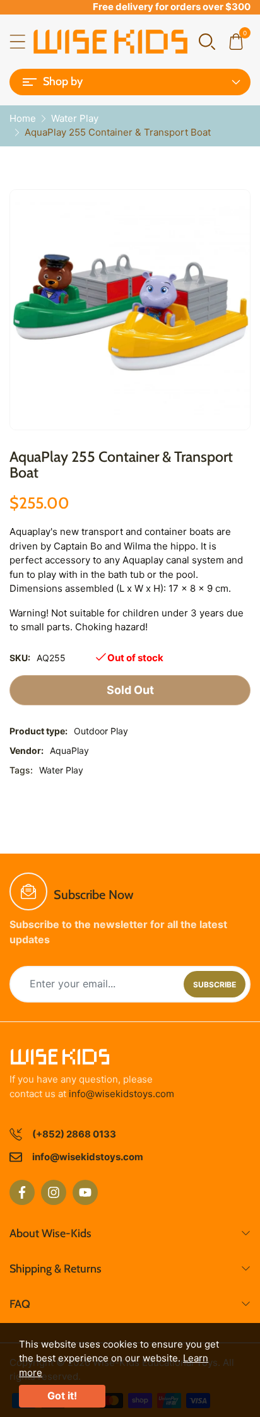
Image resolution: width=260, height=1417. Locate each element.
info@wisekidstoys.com (121, 1094)
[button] (207, 41)
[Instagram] (53, 1192)
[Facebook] (22, 1192)
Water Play (61, 770)
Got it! (62, 1395)
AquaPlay (69, 750)
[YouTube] (85, 1192)
